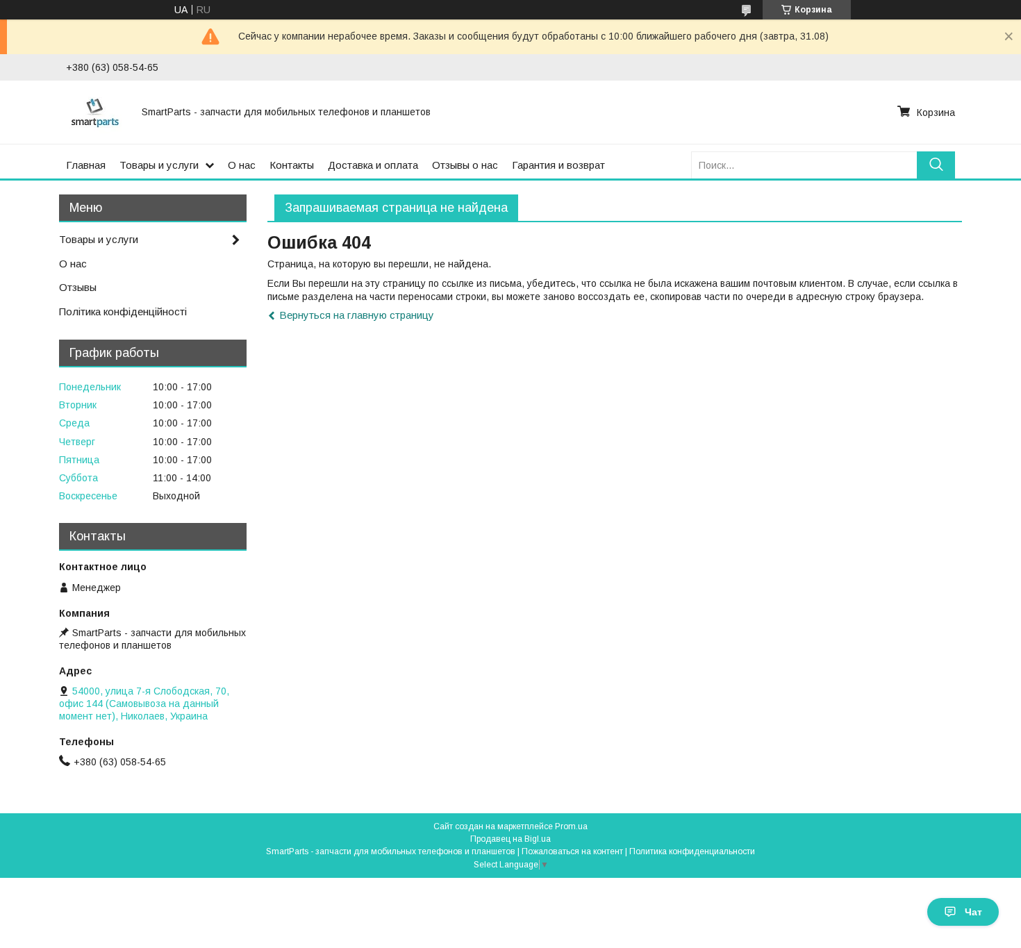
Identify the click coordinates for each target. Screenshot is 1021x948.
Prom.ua (571, 826)
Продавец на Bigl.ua (510, 839)
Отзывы (78, 287)
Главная (86, 165)
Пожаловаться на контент (572, 851)
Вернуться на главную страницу (356, 315)
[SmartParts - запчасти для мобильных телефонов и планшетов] (95, 111)
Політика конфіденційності (123, 311)
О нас (242, 165)
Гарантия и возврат (558, 165)
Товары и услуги (159, 165)
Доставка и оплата (373, 165)
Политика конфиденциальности (692, 851)
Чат (973, 911)
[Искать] (936, 164)
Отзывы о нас (465, 165)
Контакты (291, 165)
